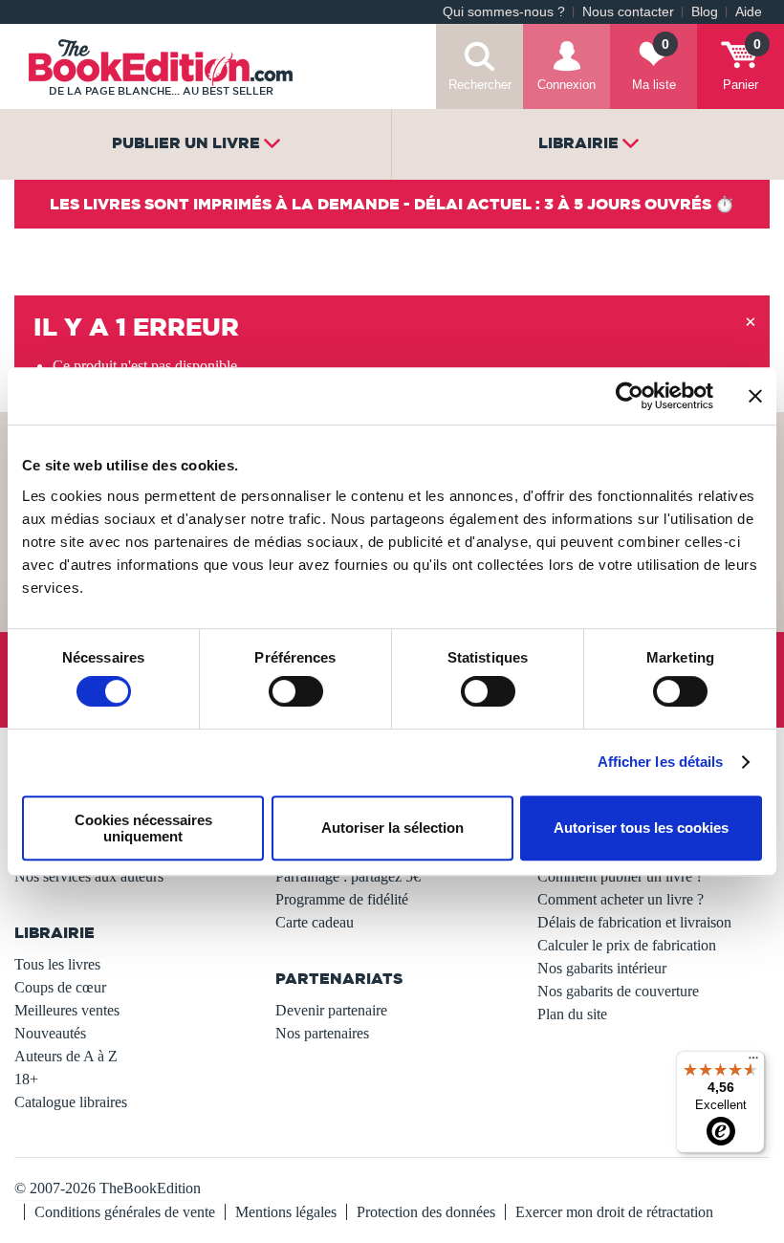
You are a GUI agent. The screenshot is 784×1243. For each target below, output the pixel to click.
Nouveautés (50, 1033)
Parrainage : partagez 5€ (348, 876)
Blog (704, 12)
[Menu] (753, 1062)
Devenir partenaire (331, 1010)
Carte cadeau (314, 922)
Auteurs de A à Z (66, 1056)
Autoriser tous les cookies (641, 827)
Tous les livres (57, 964)
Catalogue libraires (70, 1102)
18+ (26, 1079)
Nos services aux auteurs (88, 876)
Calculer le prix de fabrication (626, 945)
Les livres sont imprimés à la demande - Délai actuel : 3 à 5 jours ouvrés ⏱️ (392, 203)
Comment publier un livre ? (620, 876)
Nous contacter (628, 12)
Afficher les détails (661, 761)
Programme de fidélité (341, 899)
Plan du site (572, 1014)
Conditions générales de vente (124, 1212)
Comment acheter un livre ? (620, 899)
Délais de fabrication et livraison (634, 922)
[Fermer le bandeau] (755, 396)
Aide (748, 12)
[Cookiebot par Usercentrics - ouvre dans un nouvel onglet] (629, 396)
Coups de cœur (60, 987)
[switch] (296, 691)
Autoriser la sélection (392, 827)
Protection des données (426, 1212)
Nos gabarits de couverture (618, 991)
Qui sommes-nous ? (504, 12)
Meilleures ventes (67, 1010)
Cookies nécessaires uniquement (143, 828)
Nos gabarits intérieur (601, 968)
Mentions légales (286, 1212)
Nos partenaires (322, 1033)
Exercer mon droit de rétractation (614, 1212)
